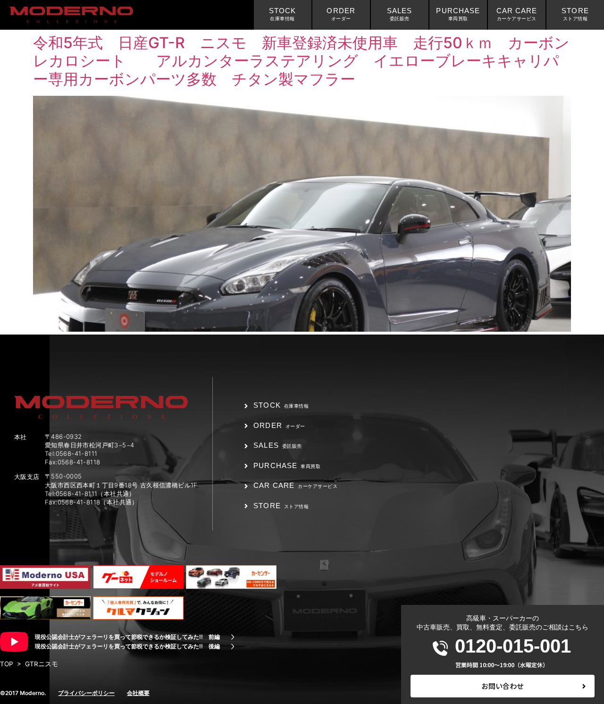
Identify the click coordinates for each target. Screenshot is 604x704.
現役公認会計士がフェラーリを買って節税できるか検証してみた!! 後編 (127, 646)
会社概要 (138, 692)
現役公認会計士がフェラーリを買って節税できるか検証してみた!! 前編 (127, 636)
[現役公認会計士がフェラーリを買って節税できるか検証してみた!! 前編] (232, 637)
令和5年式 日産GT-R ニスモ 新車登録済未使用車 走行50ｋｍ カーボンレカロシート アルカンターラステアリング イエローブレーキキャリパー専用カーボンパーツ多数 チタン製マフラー (301, 61)
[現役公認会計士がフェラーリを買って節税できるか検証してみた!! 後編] (232, 646)
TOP (6, 664)
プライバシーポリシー (86, 692)
